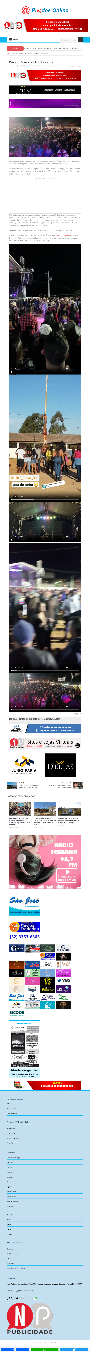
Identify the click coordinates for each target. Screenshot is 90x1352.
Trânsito (9, 1234)
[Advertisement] (45, 197)
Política (9, 1220)
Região (40, 66)
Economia (10, 1177)
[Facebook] (15, 1349)
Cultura (9, 1167)
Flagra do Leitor (12, 1196)
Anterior (24, 783)
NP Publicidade (63, 235)
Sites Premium (11, 1128)
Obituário (10, 1249)
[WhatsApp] (44, 1349)
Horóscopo (10, 1264)
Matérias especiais (12, 1201)
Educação (10, 1182)
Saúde (9, 1224)
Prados (35, 66)
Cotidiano (10, 1162)
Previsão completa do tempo (16, 1268)
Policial (9, 1215)
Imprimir (71, 66)
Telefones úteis (11, 1259)
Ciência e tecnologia (13, 1158)
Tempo (9, 1229)
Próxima (65, 783)
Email (79, 66)
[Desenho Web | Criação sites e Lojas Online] (30, 1318)
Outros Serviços (12, 1114)
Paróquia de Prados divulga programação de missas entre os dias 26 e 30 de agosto (68, 820)
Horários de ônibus (13, 1254)
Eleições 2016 (11, 1192)
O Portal (9, 1104)
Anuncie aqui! (11, 1109)
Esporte (9, 1187)
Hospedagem (11, 1143)
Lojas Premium (11, 1133)
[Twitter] (74, 1349)
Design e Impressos (13, 1138)
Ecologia (10, 1172)
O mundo (10, 1206)
